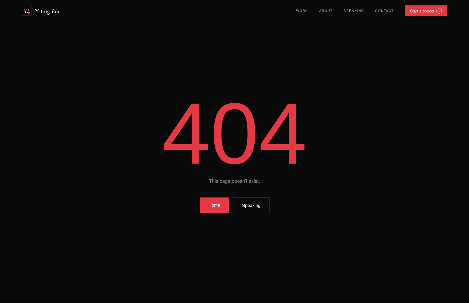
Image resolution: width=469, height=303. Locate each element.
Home (214, 205)
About (326, 10)
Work (302, 10)
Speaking (354, 10)
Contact (384, 10)
